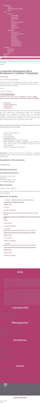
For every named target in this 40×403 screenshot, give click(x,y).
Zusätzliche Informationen (10, 104)
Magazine (13, 25)
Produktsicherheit (8, 106)
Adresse (9, 52)
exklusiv (7, 98)
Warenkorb (6, 54)
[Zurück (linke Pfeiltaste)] (0, 402)
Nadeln (13, 28)
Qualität (12, 98)
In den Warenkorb (7, 94)
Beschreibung (7, 102)
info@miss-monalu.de (9, 181)
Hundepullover (15, 32)
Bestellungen (10, 50)
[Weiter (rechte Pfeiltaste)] (2, 402)
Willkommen (7, 5)
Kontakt (9, 10)
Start (1, 61)
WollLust (9, 13)
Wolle (12, 20)
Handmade (36, 98)
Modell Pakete (14, 18)
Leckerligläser (14, 38)
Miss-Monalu (10, 30)
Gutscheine (14, 23)
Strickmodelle (14, 17)
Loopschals (14, 35)
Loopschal (16, 98)
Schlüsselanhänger (16, 44)
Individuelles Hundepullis (15, 291)
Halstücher (14, 37)
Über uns (9, 7)
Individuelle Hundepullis (17, 33)
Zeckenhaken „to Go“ (16, 42)
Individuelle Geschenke (17, 22)
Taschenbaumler (15, 40)
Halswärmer (30, 98)
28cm (8, 164)
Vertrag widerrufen (20, 397)
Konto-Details (10, 49)
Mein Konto (6, 47)
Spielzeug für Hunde (16, 45)
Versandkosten (15, 79)
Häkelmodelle (14, 15)
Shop (5, 12)
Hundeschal (23, 98)
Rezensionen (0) (8, 107)
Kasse (5, 55)
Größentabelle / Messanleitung (15, 8)
